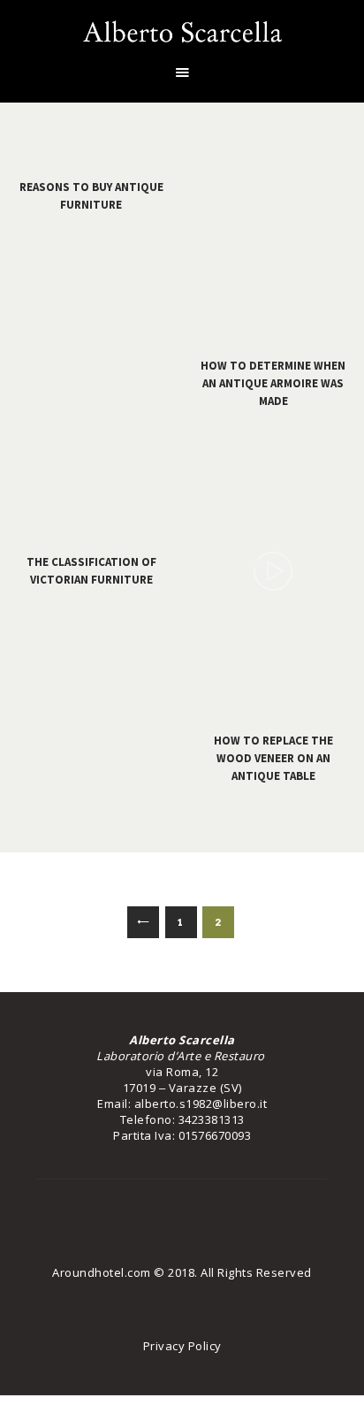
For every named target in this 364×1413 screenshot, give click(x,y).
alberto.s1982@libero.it (201, 1103)
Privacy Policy (182, 1346)
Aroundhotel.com (101, 1272)
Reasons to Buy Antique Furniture (91, 195)
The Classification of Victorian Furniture (91, 570)
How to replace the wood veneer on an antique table (273, 758)
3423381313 (211, 1119)
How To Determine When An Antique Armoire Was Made (273, 383)
